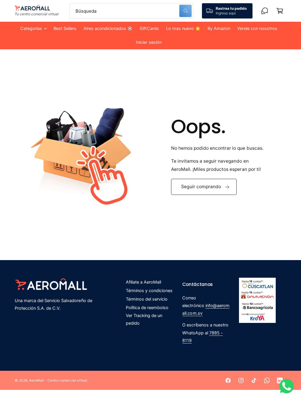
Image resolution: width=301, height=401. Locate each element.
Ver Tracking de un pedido (144, 319)
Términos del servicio (147, 299)
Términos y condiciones (149, 290)
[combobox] (131, 10)
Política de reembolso (147, 307)
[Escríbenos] (264, 10)
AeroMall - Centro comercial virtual (58, 380)
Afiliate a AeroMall (143, 282)
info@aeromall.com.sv (205, 309)
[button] (33, 29)
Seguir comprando (201, 186)
